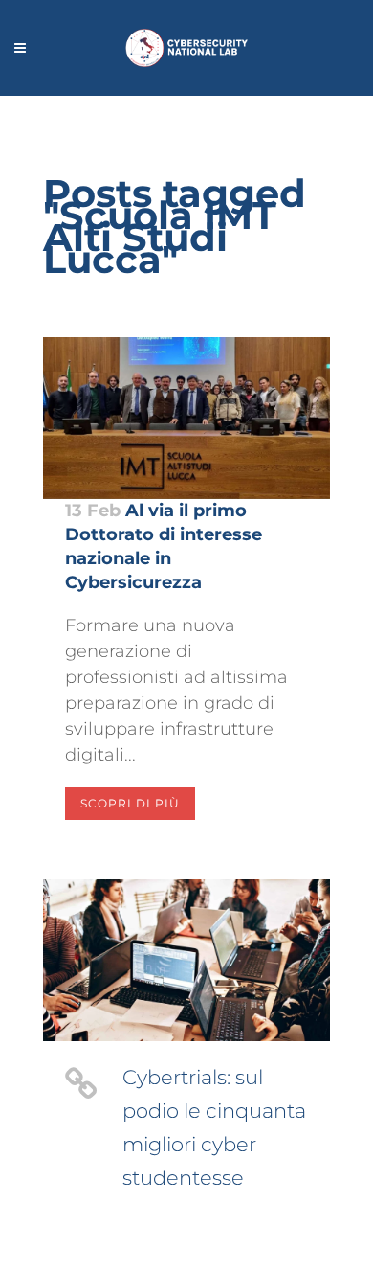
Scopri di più (130, 803)
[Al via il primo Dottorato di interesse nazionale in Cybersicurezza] (186, 418)
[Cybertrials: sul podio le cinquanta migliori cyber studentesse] (186, 960)
